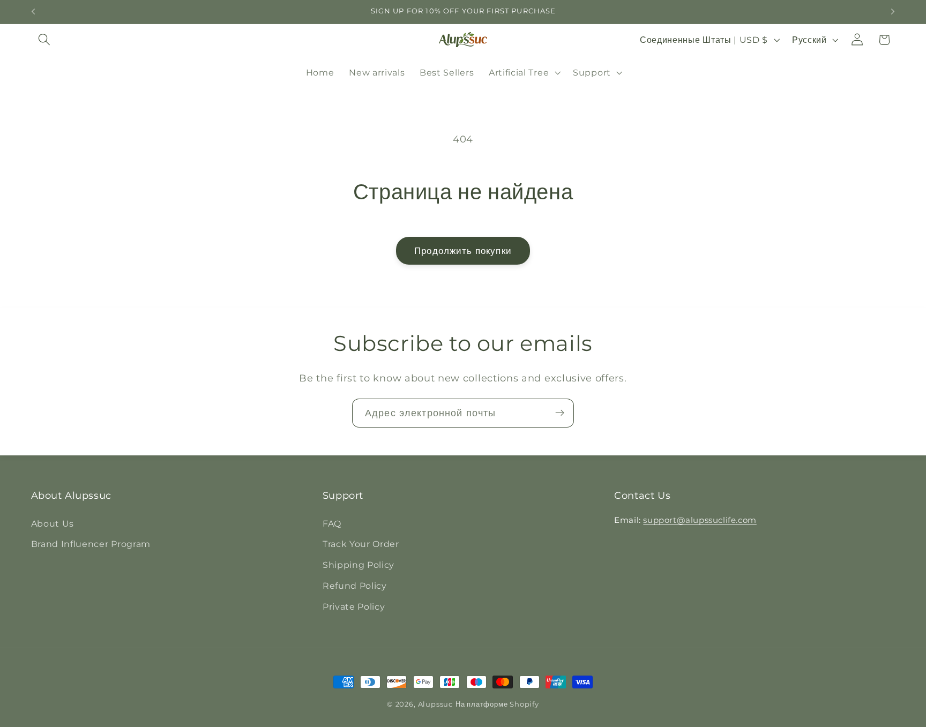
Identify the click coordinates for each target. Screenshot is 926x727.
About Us (52, 523)
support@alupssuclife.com (699, 519)
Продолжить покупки (463, 250)
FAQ (332, 523)
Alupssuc (435, 704)
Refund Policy (355, 585)
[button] (44, 40)
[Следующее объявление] (893, 12)
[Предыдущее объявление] (33, 12)
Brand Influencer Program (91, 543)
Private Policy (354, 606)
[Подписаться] (559, 413)
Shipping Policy (358, 564)
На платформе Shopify (497, 704)
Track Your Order (361, 543)
